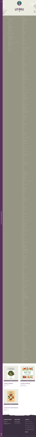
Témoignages (10, 31)
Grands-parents (24, 164)
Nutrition (23, 254)
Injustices (23, 195)
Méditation (23, 233)
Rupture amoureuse (24, 308)
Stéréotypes (23, 332)
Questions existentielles (25, 285)
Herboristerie (23, 171)
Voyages (23, 361)
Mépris (23, 237)
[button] (1, 1)
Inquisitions (23, 196)
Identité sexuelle (24, 188)
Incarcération (24, 191)
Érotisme (23, 136)
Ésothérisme (10, 45)
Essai (10, 47)
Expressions (23, 146)
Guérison (23, 166)
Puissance (23, 284)
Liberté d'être (23, 213)
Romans (8, 32)
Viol (22, 356)
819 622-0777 (30, 421)
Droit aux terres (24, 116)
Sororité (23, 329)
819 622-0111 (31, 423)
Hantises (23, 170)
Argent (23, 44)
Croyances (23, 90)
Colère (23, 70)
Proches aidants (24, 281)
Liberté (23, 212)
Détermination (24, 102)
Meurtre (23, 240)
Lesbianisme (23, 209)
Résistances (23, 302)
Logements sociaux (24, 216)
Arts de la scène (10, 19)
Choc (22, 66)
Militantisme (23, 243)
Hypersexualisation (24, 184)
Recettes (23, 290)
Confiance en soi (24, 77)
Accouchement (24, 21)
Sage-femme (23, 309)
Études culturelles (24, 140)
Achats (23, 22)
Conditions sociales (24, 76)
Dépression (23, 100)
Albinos (23, 29)
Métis (22, 238)
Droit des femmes (24, 117)
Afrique (23, 26)
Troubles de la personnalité (25, 349)
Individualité (23, 193)
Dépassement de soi (24, 98)
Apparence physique (24, 43)
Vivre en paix (23, 360)
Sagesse (23, 310)
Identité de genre (24, 187)
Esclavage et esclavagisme (25, 137)
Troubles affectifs (24, 348)
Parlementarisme (24, 261)
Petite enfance (10, 26)
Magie (22, 218)
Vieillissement (24, 355)
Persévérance (24, 266)
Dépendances (24, 99)
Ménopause (23, 235)
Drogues (23, 113)
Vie (22, 353)
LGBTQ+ (23, 210)
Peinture (23, 264)
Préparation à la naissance (25, 280)
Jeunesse (8, 23)
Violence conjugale (24, 358)
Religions (9, 49)
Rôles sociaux (24, 306)
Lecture (23, 208)
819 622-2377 (31, 425)
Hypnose (23, 185)
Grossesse (23, 165)
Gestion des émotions (25, 163)
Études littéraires (24, 141)
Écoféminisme (24, 119)
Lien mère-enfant (24, 214)
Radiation (23, 289)
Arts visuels (9, 20)
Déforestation (24, 94)
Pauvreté (23, 263)
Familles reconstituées (25, 148)
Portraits (9, 29)
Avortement (23, 55)
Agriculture (23, 28)
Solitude (23, 325)
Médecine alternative (25, 231)
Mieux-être (23, 241)
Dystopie (23, 118)
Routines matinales (24, 307)
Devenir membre (17, 421)
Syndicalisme (23, 337)
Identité (23, 186)
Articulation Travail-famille (25, 48)
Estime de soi (23, 139)
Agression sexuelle (24, 27)
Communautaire (24, 72)
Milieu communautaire (25, 242)
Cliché (23, 68)
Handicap (23, 169)
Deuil (22, 103)
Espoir (23, 138)
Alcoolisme (23, 30)
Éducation (9, 44)
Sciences (23, 314)
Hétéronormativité (24, 172)
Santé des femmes (24, 311)
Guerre (23, 167)
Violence (23, 357)
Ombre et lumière (24, 255)
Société (9, 50)
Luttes (23, 217)
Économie (23, 121)
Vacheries (23, 350)
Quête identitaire (24, 287)
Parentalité (23, 257)
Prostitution (23, 282)
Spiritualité (9, 51)
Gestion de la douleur (25, 162)
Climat (23, 69)
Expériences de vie (24, 145)
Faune (22, 149)
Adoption (23, 25)
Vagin (22, 351)
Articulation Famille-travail (25, 47)
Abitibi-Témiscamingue (11, 43)
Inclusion (23, 192)
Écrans (23, 122)
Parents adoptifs (24, 259)
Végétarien (23, 352)
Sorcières (23, 328)
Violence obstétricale (25, 359)
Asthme (23, 49)
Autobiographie (24, 50)
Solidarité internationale (25, 324)
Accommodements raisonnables (26, 19)
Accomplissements (24, 20)
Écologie (23, 120)
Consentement (24, 78)
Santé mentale (24, 313)
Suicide (23, 335)
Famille (23, 147)
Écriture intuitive (24, 123)
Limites (23, 215)
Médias (23, 232)
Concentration (24, 74)
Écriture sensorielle (24, 124)
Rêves (22, 304)
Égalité (23, 126)
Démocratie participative (25, 97)
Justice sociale (10, 48)
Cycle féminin (24, 93)
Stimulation (23, 334)
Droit (22, 114)
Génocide (23, 161)
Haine (22, 168)
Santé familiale (24, 312)
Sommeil (23, 326)
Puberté (23, 283)
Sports (23, 331)
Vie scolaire (23, 354)
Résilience (23, 301)
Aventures (23, 54)
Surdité (23, 336)
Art (22, 45)
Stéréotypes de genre (25, 333)
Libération (23, 211)
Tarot (22, 338)
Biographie (9, 28)
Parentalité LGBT (24, 258)
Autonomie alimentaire (25, 53)
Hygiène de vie (24, 183)
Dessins (23, 101)
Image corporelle (24, 189)
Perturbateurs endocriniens (25, 267)
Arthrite (23, 46)
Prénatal (23, 279)
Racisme (23, 288)
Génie (22, 160)
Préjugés (23, 278)
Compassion (23, 73)
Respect (23, 303)
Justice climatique (24, 207)
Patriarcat (23, 262)
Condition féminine (24, 75)
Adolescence (10, 24)
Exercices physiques (24, 143)
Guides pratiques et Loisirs (10, 22)
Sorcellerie (23, 327)
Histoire (9, 46)
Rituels (23, 305)
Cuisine (23, 91)
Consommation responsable (25, 79)
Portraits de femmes (11, 30)
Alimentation (23, 32)
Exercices (23, 142)
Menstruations (24, 236)
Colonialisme (23, 71)
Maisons (23, 219)
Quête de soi (23, 286)
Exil (22, 144)
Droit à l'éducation (24, 115)
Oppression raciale (24, 256)
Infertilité (23, 194)
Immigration (23, 190)
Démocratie (23, 96)
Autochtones (23, 51)
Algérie (23, 31)
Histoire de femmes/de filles (26, 173)
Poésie (9, 21)
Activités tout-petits (24, 23)
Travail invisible (24, 347)
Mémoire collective (24, 234)
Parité (22, 260)
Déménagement (24, 95)
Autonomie (23, 52)
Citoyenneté (23, 67)
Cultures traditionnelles (25, 92)
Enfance (9, 25)
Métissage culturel (24, 239)
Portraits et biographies (10, 27)
